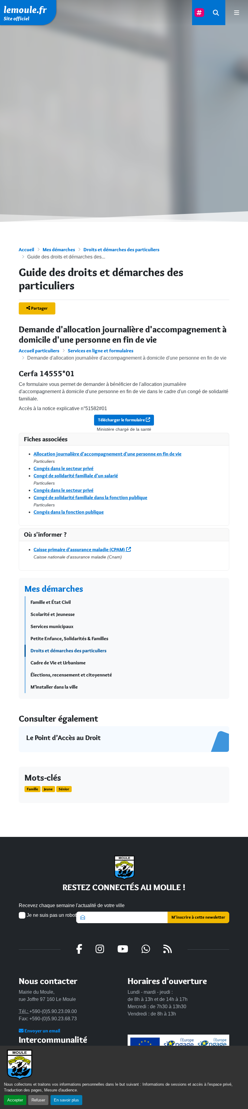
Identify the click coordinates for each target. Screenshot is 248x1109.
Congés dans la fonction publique (69, 512)
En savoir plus (66, 1100)
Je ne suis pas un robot (50, 915)
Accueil (26, 249)
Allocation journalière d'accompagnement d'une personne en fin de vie (107, 454)
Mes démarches (59, 249)
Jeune (48, 789)
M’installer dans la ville (54, 687)
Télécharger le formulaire (122, 420)
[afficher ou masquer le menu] (236, 12)
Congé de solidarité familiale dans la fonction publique (90, 497)
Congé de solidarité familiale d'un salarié (76, 476)
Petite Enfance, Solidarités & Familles (69, 638)
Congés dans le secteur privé (63, 468)
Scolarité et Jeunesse (53, 614)
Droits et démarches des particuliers (121, 249)
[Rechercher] (216, 12)
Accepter (15, 1100)
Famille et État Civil (51, 602)
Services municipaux (52, 626)
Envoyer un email (42, 1031)
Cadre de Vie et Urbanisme (58, 663)
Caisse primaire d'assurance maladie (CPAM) (80, 549)
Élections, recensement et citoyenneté (71, 675)
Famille (32, 789)
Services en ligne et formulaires (100, 351)
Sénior (64, 789)
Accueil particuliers (39, 351)
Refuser (38, 1100)
